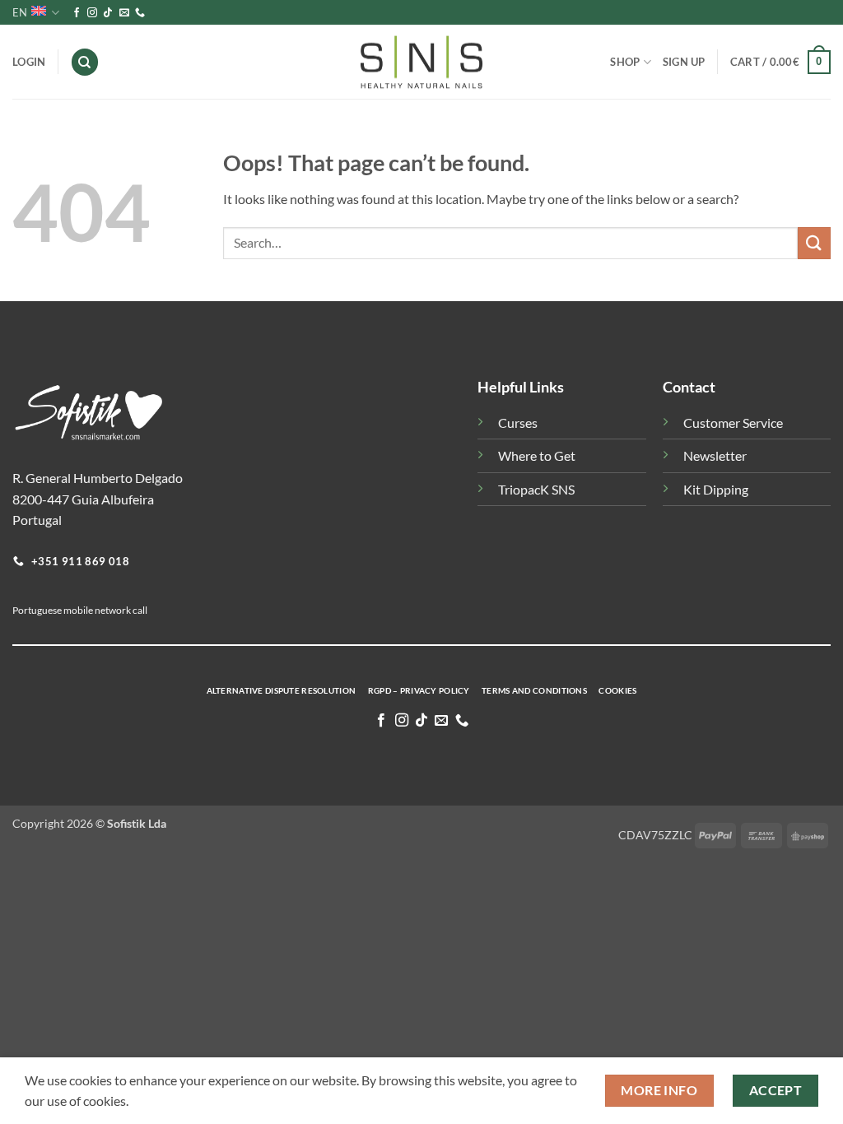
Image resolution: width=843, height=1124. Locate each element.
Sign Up (684, 61)
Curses (518, 422)
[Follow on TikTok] (108, 13)
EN (19, 12)
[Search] (85, 62)
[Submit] (814, 243)
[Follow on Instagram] (92, 13)
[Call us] (140, 13)
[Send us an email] (124, 13)
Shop (625, 61)
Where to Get (536, 455)
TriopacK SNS (536, 489)
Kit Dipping (715, 489)
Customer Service (733, 422)
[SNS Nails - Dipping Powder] (421, 63)
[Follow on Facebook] (77, 13)
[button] (780, 62)
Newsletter (715, 455)
